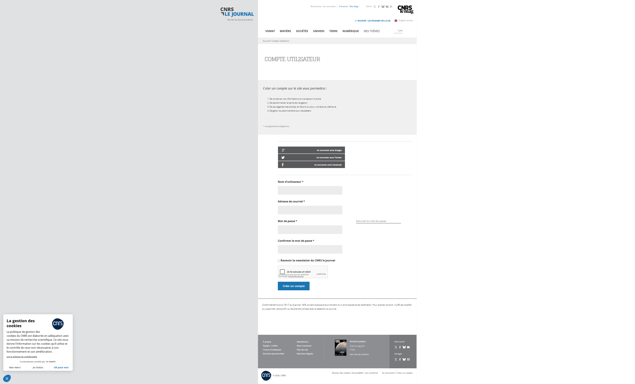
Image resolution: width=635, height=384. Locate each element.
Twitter (375, 6)
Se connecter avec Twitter (329, 157)
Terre (333, 31)
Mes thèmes (372, 31)
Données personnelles (273, 353)
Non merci (15, 367)
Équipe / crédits (270, 345)
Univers (318, 31)
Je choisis (38, 367)
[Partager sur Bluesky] (404, 359)
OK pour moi (61, 367)
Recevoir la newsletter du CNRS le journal (308, 260)
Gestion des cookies (341, 372)
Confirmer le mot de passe (296, 241)
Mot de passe (287, 221)
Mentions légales (305, 353)
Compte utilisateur (280, 40)
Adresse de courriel (291, 201)
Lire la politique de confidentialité (22, 356)
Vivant (270, 31)
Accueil (266, 40)
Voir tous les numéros (359, 354)
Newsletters (302, 341)
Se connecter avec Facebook (328, 164)
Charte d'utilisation (272, 349)
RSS (390, 6)
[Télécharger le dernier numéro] (340, 348)
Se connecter (329, 6)
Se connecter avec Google (329, 150)
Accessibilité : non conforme (365, 372)
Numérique (350, 31)
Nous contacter (304, 345)
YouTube (387, 6)
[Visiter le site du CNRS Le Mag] (405, 10)
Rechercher (316, 6)
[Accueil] (237, 12)
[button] (7, 378)
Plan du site (302, 349)
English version (406, 20)
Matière (285, 31)
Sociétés (302, 31)
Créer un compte (405, 372)
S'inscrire (343, 6)
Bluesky (383, 6)
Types (400, 30)
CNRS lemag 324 (357, 346)
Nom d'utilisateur (290, 182)
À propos (267, 341)
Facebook (379, 6)
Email (408, 359)
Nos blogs (354, 6)
